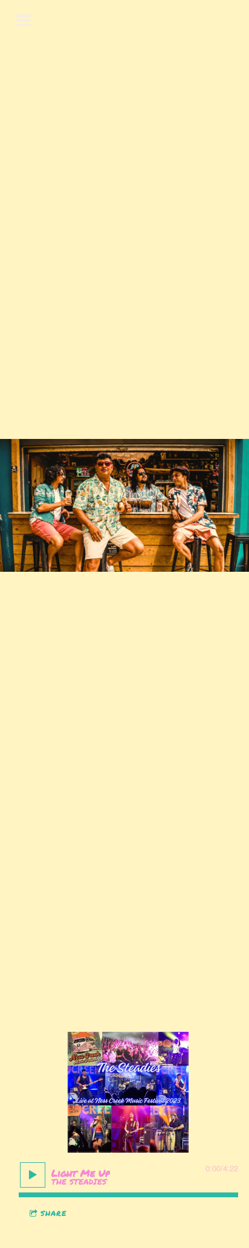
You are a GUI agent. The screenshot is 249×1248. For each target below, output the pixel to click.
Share (53, 1213)
